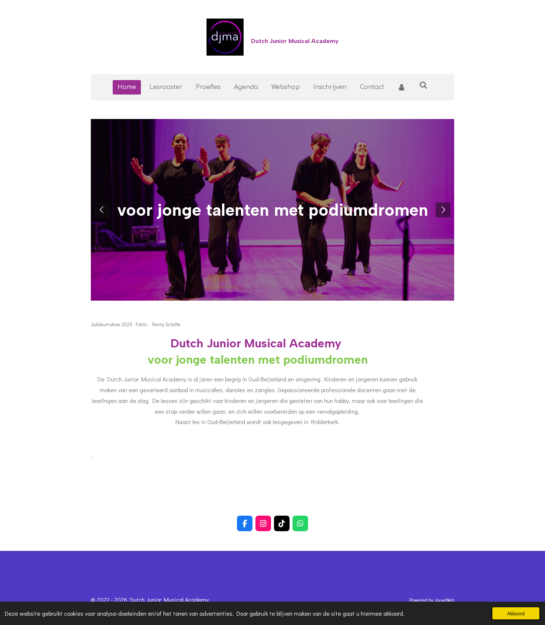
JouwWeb (444, 600)
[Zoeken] (423, 85)
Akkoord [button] (516, 613)
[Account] (401, 87)
